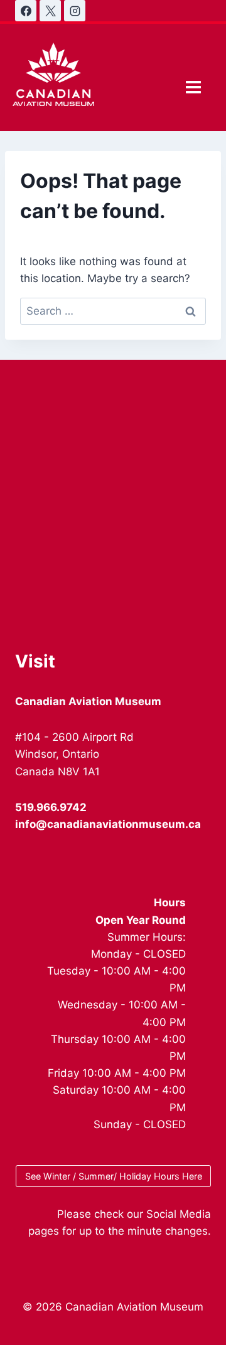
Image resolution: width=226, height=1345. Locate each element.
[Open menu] (193, 87)
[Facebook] (25, 10)
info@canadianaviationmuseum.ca (108, 824)
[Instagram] (74, 10)
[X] (50, 10)
